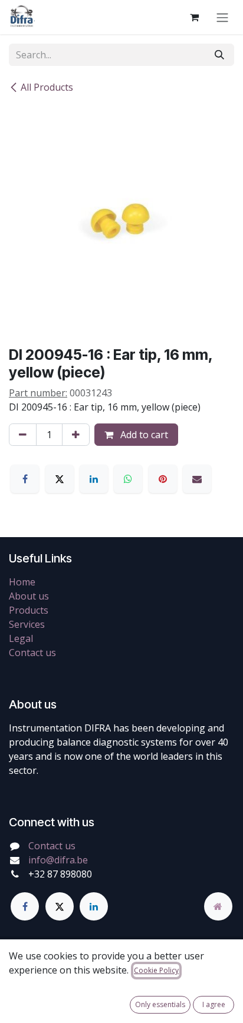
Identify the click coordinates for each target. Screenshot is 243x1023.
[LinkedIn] (94, 479)
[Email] (197, 479)
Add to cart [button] (143, 434)
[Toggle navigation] (222, 17)
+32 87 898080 (60, 874)
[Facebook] (25, 479)
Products (28, 610)
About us (29, 596)
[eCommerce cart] (194, 17)
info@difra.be (58, 859)
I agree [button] (213, 1004)
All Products (47, 87)
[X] (59, 479)
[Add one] (76, 434)
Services (27, 624)
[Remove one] (23, 434)
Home (22, 581)
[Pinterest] (163, 479)
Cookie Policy (156, 970)
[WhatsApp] (128, 479)
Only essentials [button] (160, 1004)
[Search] (219, 55)
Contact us (32, 652)
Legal (21, 638)
